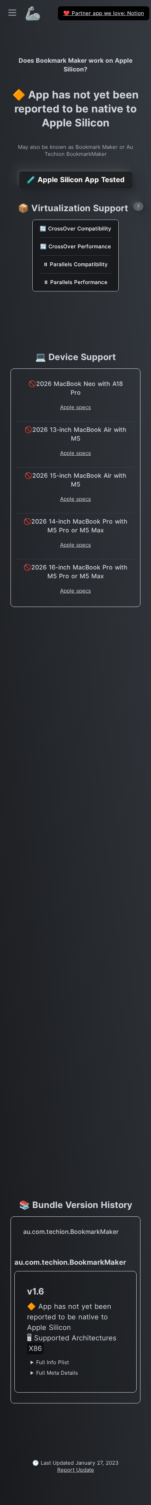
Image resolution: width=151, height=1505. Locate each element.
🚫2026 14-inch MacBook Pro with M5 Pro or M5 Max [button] (75, 526)
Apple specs (75, 407)
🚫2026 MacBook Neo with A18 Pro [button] (75, 388)
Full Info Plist (52, 1362)
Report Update (75, 1469)
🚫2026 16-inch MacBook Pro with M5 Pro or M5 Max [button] (75, 572)
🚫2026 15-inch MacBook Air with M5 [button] (75, 480)
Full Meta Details (57, 1372)
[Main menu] (12, 12)
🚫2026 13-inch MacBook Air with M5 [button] (75, 434)
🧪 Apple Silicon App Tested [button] (76, 179)
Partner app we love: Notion (103, 13)
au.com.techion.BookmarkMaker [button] (71, 1231)
